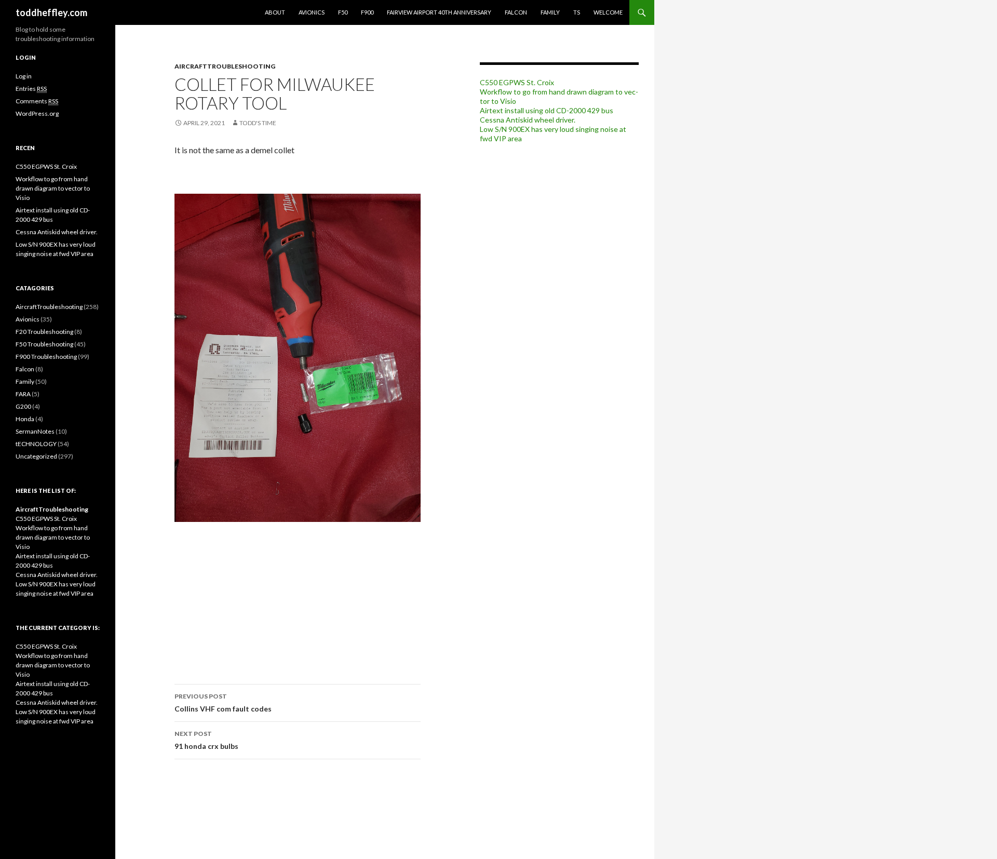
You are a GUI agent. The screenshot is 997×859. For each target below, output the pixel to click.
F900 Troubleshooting (46, 356)
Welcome (608, 12)
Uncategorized (36, 456)
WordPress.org (37, 113)
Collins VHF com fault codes (223, 702)
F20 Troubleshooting (44, 331)
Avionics (312, 12)
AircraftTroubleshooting (224, 66)
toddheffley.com (51, 12)
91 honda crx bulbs (206, 740)
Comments (37, 101)
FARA (23, 394)
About (275, 12)
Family (550, 12)
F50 (342, 12)
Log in (24, 76)
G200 (23, 406)
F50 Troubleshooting (44, 344)
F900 (367, 12)
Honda (25, 419)
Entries (31, 88)
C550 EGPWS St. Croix (517, 82)
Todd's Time (257, 123)
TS (576, 12)
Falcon (516, 12)
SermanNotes (35, 431)
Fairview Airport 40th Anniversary (439, 12)
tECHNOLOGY (36, 444)
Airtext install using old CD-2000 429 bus (546, 110)
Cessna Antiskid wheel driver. (527, 119)
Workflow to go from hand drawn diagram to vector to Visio (53, 188)
